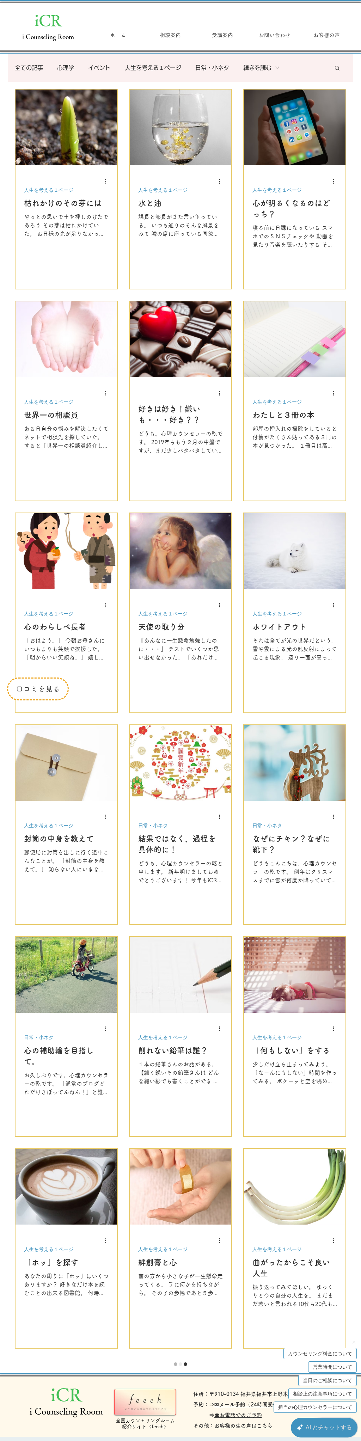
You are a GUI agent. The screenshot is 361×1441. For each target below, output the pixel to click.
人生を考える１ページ (153, 67)
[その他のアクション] (107, 181)
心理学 (65, 67)
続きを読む (257, 67)
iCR (48, 20)
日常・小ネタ (212, 67)
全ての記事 (29, 67)
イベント (99, 67)
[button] (337, 68)
